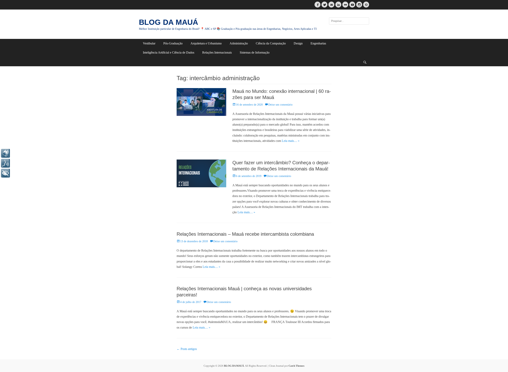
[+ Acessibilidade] (5, 173)
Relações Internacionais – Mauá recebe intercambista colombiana (245, 234)
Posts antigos (187, 349)
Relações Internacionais (217, 52)
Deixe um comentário (280, 104)
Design (298, 43)
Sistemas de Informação (254, 52)
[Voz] (5, 163)
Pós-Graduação (173, 43)
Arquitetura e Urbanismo (206, 43)
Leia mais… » (290, 140)
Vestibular (149, 43)
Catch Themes (296, 365)
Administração (239, 43)
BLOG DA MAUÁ (168, 22)
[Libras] (5, 153)
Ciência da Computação (271, 43)
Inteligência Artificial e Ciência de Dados (168, 52)
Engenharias (318, 43)
